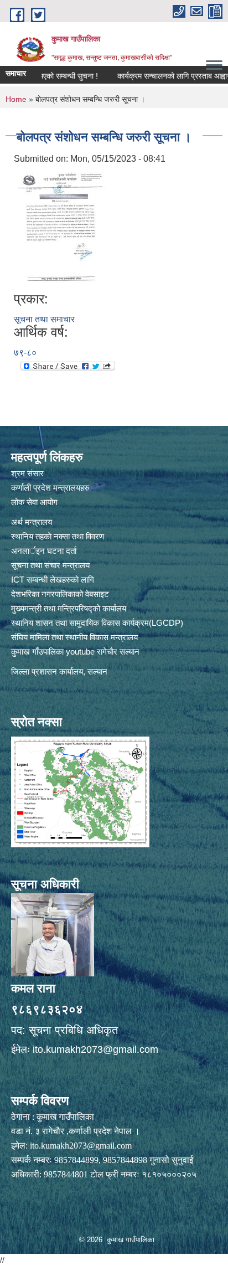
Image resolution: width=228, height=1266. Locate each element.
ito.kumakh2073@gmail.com (95, 1049)
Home (16, 99)
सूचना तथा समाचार (44, 319)
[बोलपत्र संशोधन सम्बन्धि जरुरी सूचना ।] (61, 228)
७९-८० (25, 352)
